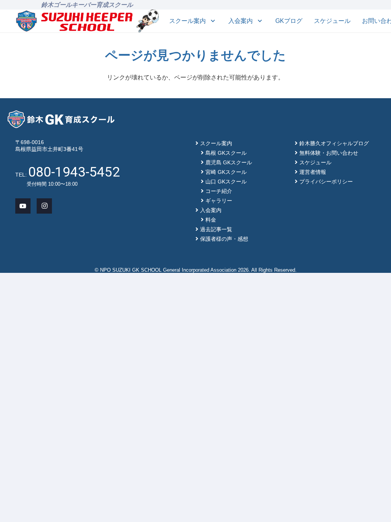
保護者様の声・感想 (224, 239)
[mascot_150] (147, 21)
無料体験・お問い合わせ (328, 153)
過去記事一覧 (216, 229)
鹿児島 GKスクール (228, 162)
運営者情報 (312, 172)
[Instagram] (44, 206)
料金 (210, 220)
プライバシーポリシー (326, 181)
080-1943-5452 (74, 172)
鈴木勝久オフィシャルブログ (334, 143)
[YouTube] (23, 206)
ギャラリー (218, 201)
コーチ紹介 (218, 191)
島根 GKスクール (226, 153)
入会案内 (210, 210)
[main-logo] (74, 21)
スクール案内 (216, 143)
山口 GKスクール (226, 181)
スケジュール (315, 162)
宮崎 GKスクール (226, 172)
